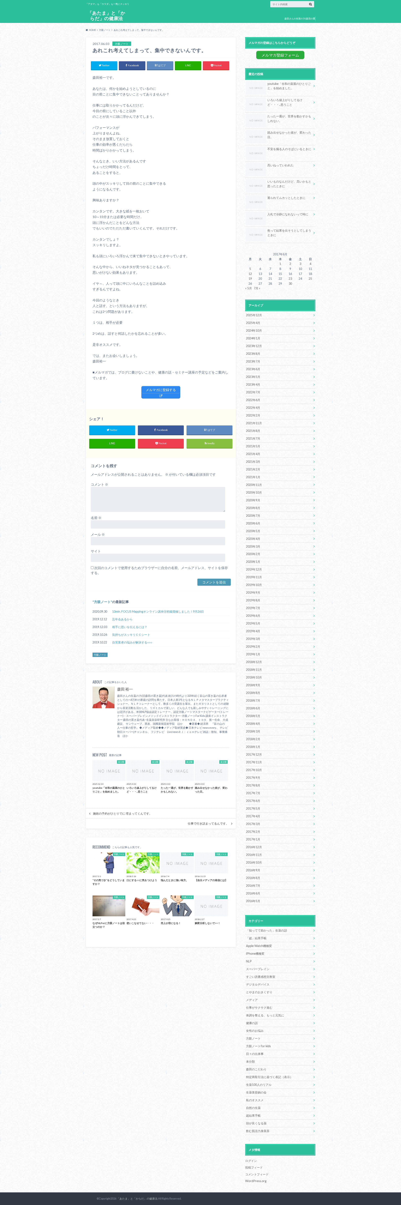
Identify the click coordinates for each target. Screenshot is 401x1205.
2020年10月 (254, 492)
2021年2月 (253, 469)
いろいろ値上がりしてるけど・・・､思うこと (284, 102)
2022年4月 (253, 407)
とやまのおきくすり (259, 992)
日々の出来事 (255, 1054)
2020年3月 (253, 546)
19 (250, 278)
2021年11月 (254, 423)
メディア (252, 1000)
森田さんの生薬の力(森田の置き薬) (299, 21)
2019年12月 (254, 569)
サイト (96, 551)
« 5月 (248, 288)
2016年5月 (253, 901)
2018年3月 (253, 731)
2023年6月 (253, 369)
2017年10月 (254, 770)
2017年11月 (254, 762)
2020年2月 (253, 554)
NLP (249, 961)
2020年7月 (253, 515)
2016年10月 (254, 862)
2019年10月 (254, 585)
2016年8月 (253, 878)
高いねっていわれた (280, 165)
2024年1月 (253, 338)
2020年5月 (253, 531)
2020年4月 (253, 538)
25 (310, 278)
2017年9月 (253, 777)
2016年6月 (253, 893)
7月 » (257, 288)
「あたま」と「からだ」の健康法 (106, 15)
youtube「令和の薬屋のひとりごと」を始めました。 (289, 86)
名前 (96, 518)
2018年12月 (254, 662)
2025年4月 (253, 323)
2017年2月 (253, 831)
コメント (99, 484)
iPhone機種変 (255, 953)
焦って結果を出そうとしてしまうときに (289, 233)
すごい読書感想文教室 (260, 976)
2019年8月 (253, 600)
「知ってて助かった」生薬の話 (266, 930)
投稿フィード (254, 1167)
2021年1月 (253, 477)
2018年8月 (253, 693)
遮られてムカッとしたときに (286, 197)
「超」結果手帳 (256, 938)
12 (250, 274)
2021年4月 (253, 454)
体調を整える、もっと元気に (265, 1015)
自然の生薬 (253, 1108)
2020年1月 (253, 561)
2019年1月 (253, 654)
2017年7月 (253, 793)
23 (290, 278)
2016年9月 (253, 870)
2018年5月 (253, 716)
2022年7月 (253, 392)
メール (98, 534)
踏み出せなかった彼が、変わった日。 (289, 135)
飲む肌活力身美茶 (257, 1131)
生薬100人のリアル (259, 1084)
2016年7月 (253, 885)
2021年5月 (253, 446)
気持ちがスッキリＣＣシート (131, 634)
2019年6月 (253, 615)
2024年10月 (254, 330)
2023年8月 (253, 353)
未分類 (250, 1061)
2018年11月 (254, 669)
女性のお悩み (255, 1030)
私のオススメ (255, 1100)
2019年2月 (253, 646)
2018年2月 (253, 739)
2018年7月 (253, 700)
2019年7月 (253, 608)
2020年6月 (253, 523)
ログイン (251, 1160)
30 (290, 283)
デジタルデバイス (257, 984)
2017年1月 (253, 839)
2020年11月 (254, 485)
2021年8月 (253, 431)
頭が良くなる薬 (256, 1123)
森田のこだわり (256, 1069)
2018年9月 (253, 685)
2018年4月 (253, 723)
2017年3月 (253, 824)
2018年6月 (253, 708)
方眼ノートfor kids (258, 1046)
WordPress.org (255, 1181)
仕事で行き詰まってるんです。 (208, 823)
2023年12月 (254, 346)
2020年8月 (253, 508)
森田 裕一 (125, 689)
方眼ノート (102, 602)
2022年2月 (253, 415)
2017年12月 (254, 754)
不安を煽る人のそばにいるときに (289, 149)
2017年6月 (253, 800)
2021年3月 (253, 461)
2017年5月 (253, 808)
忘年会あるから (122, 619)
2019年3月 (253, 639)
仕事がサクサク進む (259, 1007)
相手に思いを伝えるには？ (129, 627)
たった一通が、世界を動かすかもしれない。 (289, 118)
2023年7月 (253, 361)
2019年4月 (253, 631)
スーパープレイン (257, 969)
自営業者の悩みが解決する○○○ (132, 642)
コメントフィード (257, 1174)
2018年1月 (253, 747)
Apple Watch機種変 (259, 946)
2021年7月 (253, 438)
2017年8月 (253, 785)
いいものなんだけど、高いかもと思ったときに (289, 184)
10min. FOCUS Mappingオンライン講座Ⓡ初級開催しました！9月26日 (158, 611)
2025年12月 (254, 315)
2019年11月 (254, 577)
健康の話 (252, 1023)
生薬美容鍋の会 (256, 1092)
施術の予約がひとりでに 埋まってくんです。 (122, 813)
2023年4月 (253, 384)
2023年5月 (253, 377)
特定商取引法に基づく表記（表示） (269, 1077)
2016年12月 (254, 847)
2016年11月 (254, 854)
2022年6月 (253, 400)
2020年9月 (253, 500)
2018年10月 (254, 677)
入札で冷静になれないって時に (287, 214)
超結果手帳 (253, 1115)
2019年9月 (253, 592)
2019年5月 (253, 623)
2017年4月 (253, 816)
